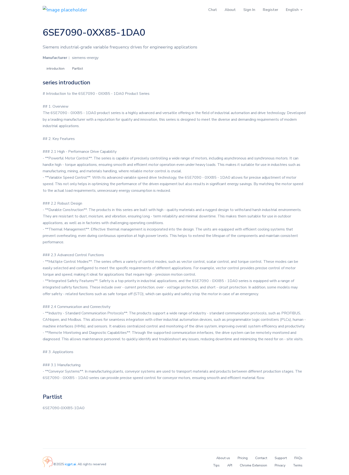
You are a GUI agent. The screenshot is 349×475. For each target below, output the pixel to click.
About (230, 9)
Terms (297, 465)
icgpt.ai (70, 464)
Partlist (77, 68)
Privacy (280, 465)
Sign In (249, 9)
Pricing (243, 458)
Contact (261, 458)
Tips (216, 465)
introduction (56, 68)
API (229, 465)
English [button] (292, 9)
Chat (212, 9)
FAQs (298, 458)
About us (223, 458)
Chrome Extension (253, 465)
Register (270, 9)
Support (281, 458)
